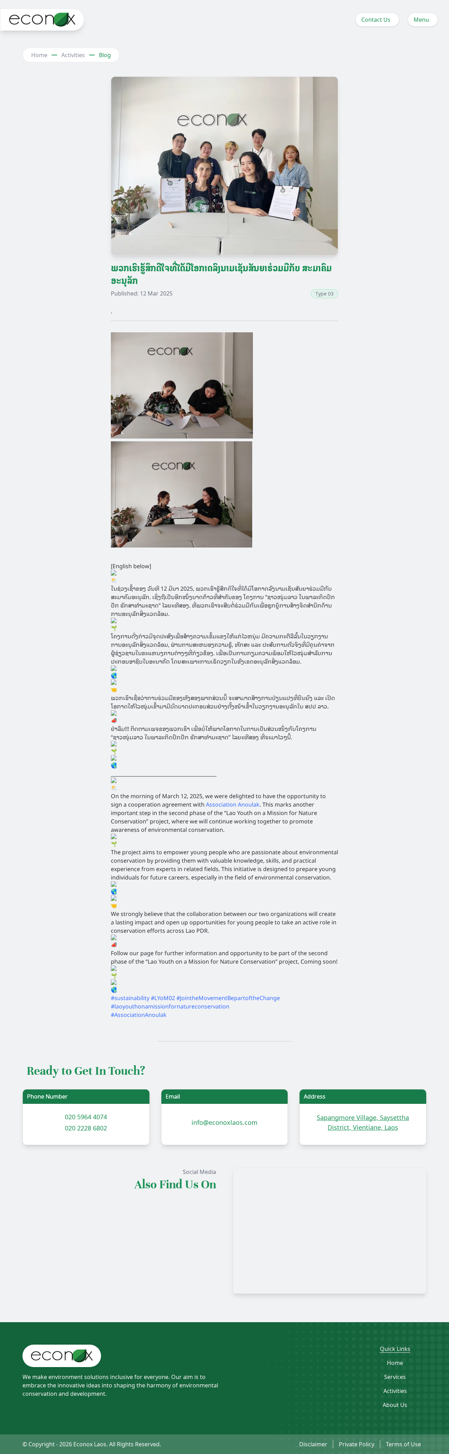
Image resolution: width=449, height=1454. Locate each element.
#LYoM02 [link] (163, 997)
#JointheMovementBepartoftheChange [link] (228, 997)
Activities (73, 55)
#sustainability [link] (130, 997)
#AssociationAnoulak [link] (139, 1014)
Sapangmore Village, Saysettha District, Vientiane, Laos (363, 1122)
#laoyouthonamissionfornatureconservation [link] (170, 1006)
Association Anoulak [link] (233, 804)
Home (39, 55)
